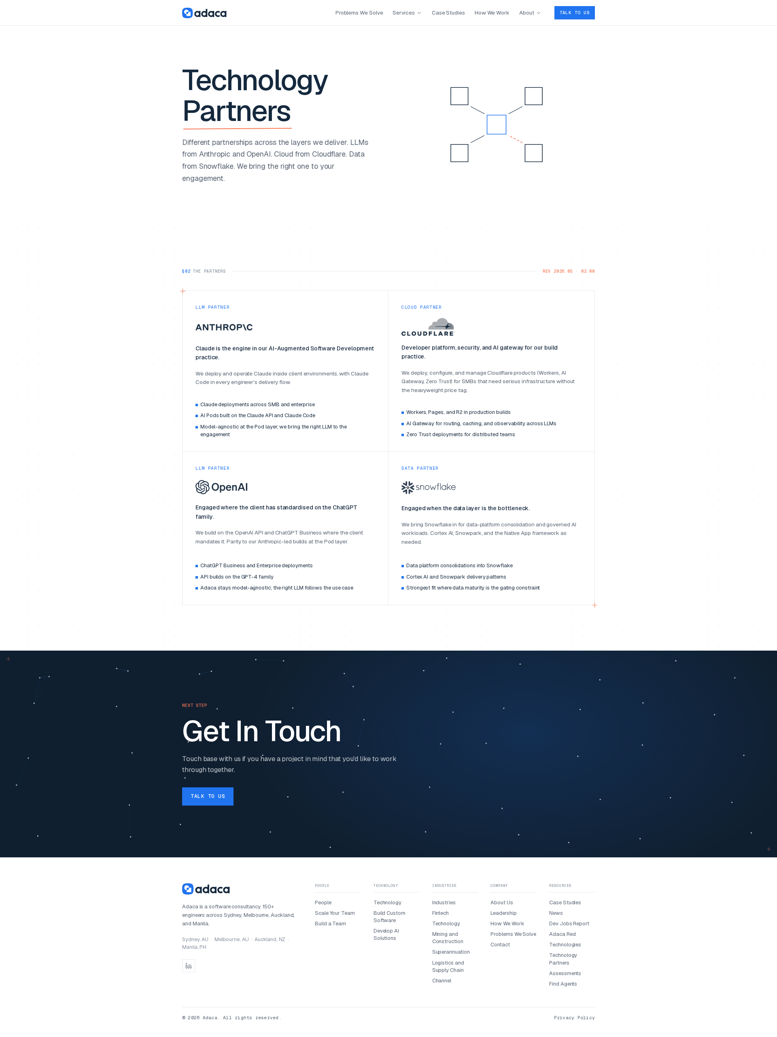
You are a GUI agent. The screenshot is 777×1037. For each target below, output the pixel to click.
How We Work (492, 12)
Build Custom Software (389, 917)
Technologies (565, 944)
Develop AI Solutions (386, 934)
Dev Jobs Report (569, 923)
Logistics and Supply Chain (448, 966)
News (556, 913)
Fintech (440, 913)
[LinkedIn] (188, 965)
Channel (441, 980)
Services (403, 12)
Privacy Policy (574, 1017)
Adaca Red (562, 934)
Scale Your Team (335, 913)
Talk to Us (575, 12)
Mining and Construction (447, 938)
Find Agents (563, 983)
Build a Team (330, 923)
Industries (444, 902)
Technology (387, 902)
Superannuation (451, 951)
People (323, 902)
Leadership (503, 913)
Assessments (565, 973)
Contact (500, 944)
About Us (501, 902)
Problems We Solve (359, 12)
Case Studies (448, 12)
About (526, 12)
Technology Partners (563, 959)
